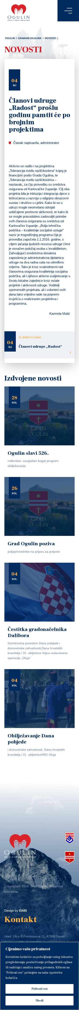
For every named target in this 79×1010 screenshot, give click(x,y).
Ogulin (10, 38)
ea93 (23, 910)
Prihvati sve (39, 989)
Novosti (50, 38)
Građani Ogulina (29, 38)
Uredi (39, 1001)
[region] (39, 976)
